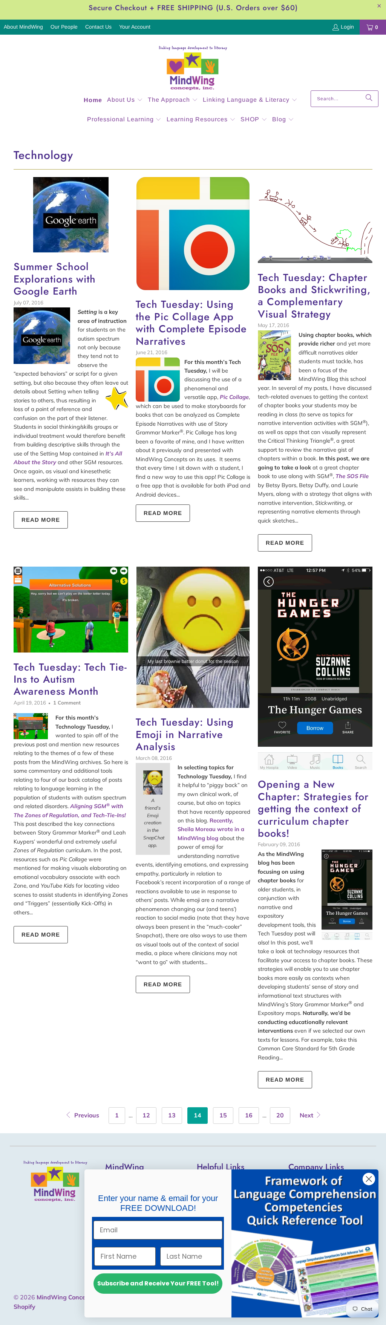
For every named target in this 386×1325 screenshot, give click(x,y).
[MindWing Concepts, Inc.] (193, 64)
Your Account (134, 27)
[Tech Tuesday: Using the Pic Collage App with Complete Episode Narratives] (193, 233)
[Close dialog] (368, 1179)
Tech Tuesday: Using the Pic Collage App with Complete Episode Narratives (191, 322)
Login (347, 27)
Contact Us (98, 27)
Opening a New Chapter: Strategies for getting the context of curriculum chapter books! (313, 809)
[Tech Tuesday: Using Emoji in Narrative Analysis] (193, 637)
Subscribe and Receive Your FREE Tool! (158, 1283)
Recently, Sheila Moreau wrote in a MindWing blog (211, 829)
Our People (64, 27)
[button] (125, 100)
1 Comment (67, 703)
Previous (86, 1115)
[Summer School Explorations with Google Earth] (71, 214)
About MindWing (23, 27)
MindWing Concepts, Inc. (72, 1297)
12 (146, 1115)
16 (249, 1115)
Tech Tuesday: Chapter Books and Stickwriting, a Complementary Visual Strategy (314, 295)
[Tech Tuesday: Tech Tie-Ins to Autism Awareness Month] (71, 610)
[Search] (369, 98)
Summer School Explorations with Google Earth (55, 278)
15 (223, 1115)
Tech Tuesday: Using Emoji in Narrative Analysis (185, 734)
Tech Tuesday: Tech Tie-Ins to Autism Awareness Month (70, 679)
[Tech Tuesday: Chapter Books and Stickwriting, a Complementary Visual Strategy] (315, 220)
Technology (43, 155)
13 (172, 1115)
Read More (40, 520)
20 (280, 1115)
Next (307, 1115)
